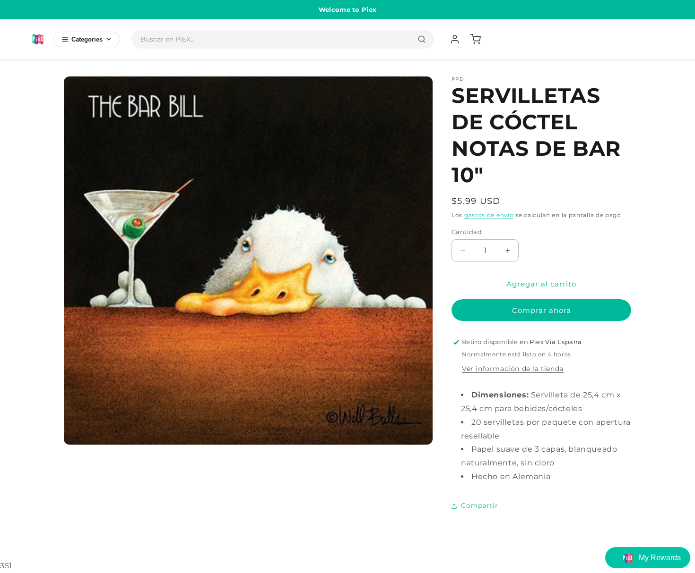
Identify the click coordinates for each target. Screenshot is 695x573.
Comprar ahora (541, 310)
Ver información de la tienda (513, 368)
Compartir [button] (479, 505)
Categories (87, 39)
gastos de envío (489, 215)
